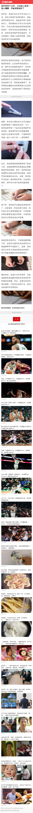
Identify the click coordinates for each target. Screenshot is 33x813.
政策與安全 (8, 810)
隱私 (15, 810)
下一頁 (16, 319)
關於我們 (3, 810)
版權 (18, 810)
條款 (13, 810)
